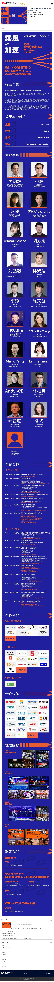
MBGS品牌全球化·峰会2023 (9, 931)
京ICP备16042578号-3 (27, 979)
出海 (4, 957)
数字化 (4, 954)
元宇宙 (4, 966)
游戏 (4, 964)
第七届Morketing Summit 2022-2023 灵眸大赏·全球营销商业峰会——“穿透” (26, 928)
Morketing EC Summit (7, 950)
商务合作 (26, 973)
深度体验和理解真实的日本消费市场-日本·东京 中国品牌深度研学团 (17, 938)
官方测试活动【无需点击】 (8, 935)
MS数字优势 (47, 973)
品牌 (4, 961)
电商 (4, 952)
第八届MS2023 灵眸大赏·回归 (9, 933)
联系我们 (36, 973)
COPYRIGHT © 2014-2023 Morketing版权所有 (27, 978)
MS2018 (5, 945)
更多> (51, 920)
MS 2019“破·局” (6, 947)
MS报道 (5, 959)
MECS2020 (13, 923)
